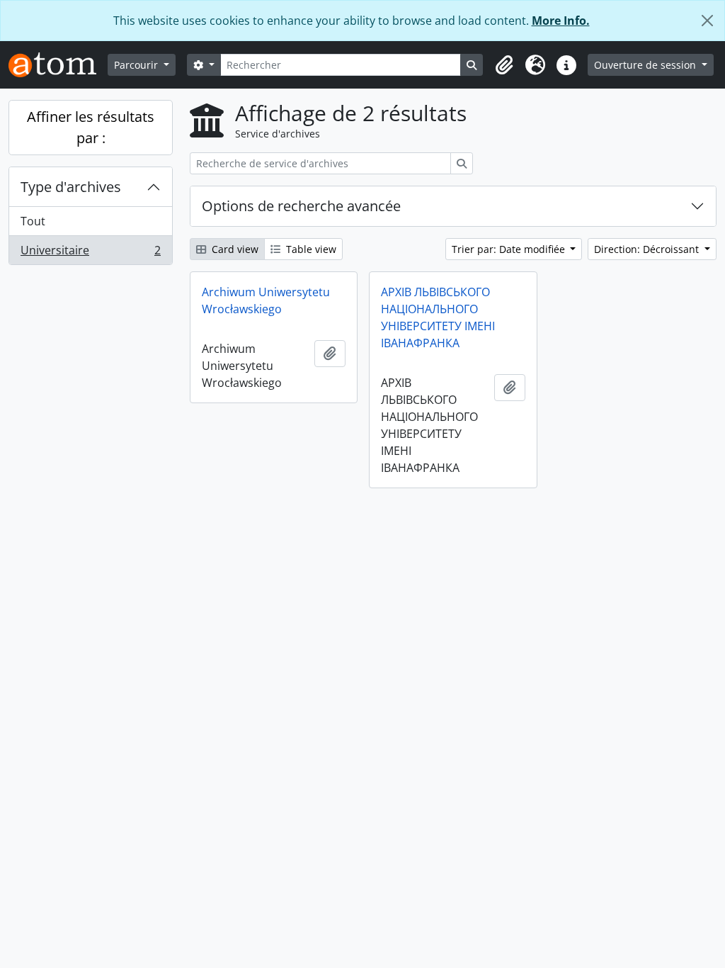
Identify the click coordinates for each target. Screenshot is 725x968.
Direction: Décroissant (648, 249)
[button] (504, 65)
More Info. (561, 20)
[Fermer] (707, 20)
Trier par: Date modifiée (510, 249)
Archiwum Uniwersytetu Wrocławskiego (266, 300)
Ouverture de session (646, 65)
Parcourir (137, 65)
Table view (309, 249)
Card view (233, 249)
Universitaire (90, 253)
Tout (33, 221)
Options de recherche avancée (301, 205)
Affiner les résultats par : (90, 127)
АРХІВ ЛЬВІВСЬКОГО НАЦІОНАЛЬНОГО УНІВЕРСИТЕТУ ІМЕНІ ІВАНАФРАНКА (438, 317)
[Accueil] (58, 65)
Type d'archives (71, 186)
